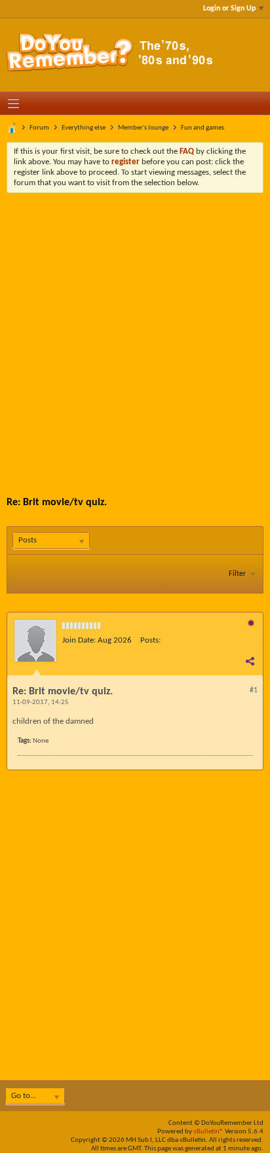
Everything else (84, 128)
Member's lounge (143, 128)
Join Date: (79, 640)
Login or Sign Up (229, 8)
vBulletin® (208, 1131)
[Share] (250, 661)
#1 (254, 690)
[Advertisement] (135, 334)
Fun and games (202, 128)
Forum (39, 128)
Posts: (150, 640)
